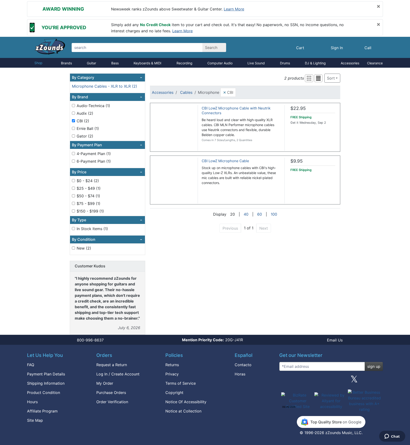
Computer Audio (220, 63)
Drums (285, 63)
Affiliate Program (42, 411)
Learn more (234, 9)
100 (274, 214)
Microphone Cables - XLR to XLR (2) (104, 86)
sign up (373, 366)
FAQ (30, 364)
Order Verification (112, 401)
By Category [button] (107, 77)
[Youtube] (377, 381)
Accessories (350, 63)
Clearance (375, 63)
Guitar (91, 63)
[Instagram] (331, 381)
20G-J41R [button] (212, 339)
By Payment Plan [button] (107, 145)
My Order (104, 383)
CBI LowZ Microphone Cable (225, 161)
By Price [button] (107, 172)
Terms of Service (180, 383)
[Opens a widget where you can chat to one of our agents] (392, 437)
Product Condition (43, 392)
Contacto (243, 364)
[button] (309, 78)
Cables (186, 92)
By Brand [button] (107, 97)
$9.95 (296, 161)
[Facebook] (307, 381)
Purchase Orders (111, 392)
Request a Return (111, 364)
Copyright (174, 392)
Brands (66, 63)
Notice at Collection (183, 411)
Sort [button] (331, 78)
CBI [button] (228, 92)
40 (246, 214)
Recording (184, 63)
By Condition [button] (107, 239)
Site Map (35, 420)
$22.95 (298, 108)
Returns (172, 364)
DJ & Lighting (315, 63)
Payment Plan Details (46, 374)
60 (259, 214)
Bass (115, 63)
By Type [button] (107, 220)
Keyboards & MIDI (147, 63)
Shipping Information (46, 383)
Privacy (172, 374)
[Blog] (284, 381)
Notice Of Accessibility (185, 401)
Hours (32, 401)
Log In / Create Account (118, 374)
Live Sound (256, 63)
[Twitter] (354, 381)
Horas (240, 374)
